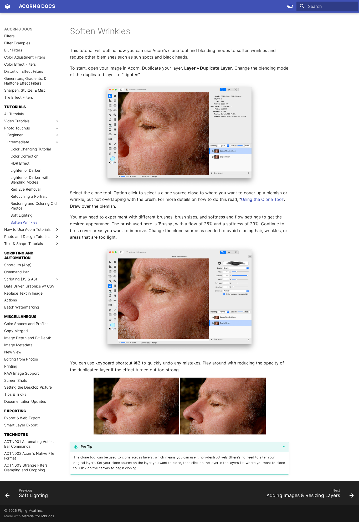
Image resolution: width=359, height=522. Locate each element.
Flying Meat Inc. (30, 511)
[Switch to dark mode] (290, 6)
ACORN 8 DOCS (18, 29)
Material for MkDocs (38, 516)
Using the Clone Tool (262, 199)
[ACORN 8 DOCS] (7, 6)
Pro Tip (86, 446)
